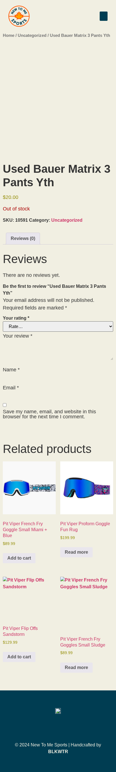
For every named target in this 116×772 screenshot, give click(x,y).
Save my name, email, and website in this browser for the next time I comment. (49, 414)
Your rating (16, 318)
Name (11, 369)
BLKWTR (58, 751)
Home (8, 35)
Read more (76, 552)
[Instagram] (58, 727)
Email (11, 387)
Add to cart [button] (19, 558)
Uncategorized (32, 35)
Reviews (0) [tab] (23, 238)
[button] (104, 16)
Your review (17, 335)
